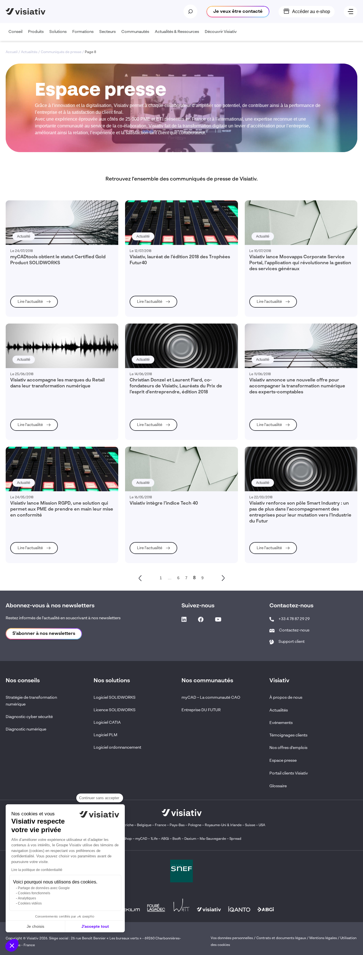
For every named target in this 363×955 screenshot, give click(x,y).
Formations (83, 32)
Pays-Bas (177, 825)
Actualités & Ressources (177, 32)
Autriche (127, 825)
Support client (291, 642)
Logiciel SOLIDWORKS (115, 698)
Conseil (15, 32)
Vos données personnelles (232, 938)
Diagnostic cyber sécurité (29, 717)
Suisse (250, 825)
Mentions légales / (324, 938)
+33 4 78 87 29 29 (294, 619)
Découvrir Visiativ (221, 32)
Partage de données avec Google (44, 888)
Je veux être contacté (238, 11)
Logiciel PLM (105, 735)
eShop (127, 839)
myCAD (141, 839)
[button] (12, 945)
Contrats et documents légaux (281, 938)
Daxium (190, 839)
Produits (36, 32)
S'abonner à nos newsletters (43, 633)
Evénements (281, 723)
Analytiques (27, 898)
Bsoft (176, 839)
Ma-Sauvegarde (212, 839)
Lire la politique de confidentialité (36, 870)
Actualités (29, 52)
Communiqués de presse (61, 52)
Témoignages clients (288, 735)
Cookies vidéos (30, 903)
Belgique (144, 825)
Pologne (194, 825)
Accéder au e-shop (311, 11)
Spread (235, 839)
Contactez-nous (294, 630)
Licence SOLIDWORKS (115, 710)
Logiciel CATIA (107, 723)
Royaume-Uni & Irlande (223, 825)
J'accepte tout (95, 926)
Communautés (135, 32)
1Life (154, 839)
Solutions (58, 32)
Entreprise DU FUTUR (201, 710)
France (160, 825)
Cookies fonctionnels (34, 893)
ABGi (165, 839)
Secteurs (107, 32)
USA (262, 825)
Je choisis (35, 926)
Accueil (12, 52)
